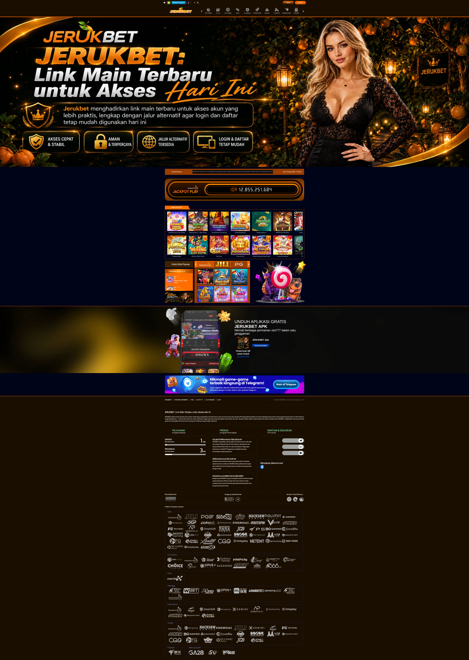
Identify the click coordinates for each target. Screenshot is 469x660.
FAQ (192, 400)
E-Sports (277, 13)
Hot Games (208, 13)
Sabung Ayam (286, 13)
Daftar (300, 3)
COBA (206, 274)
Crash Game (257, 13)
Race (237, 13)
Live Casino (227, 13)
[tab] (205, 264)
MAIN (178, 221)
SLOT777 (200, 400)
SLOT (219, 400)
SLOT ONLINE (210, 400)
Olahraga (247, 13)
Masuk (288, 3)
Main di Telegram (179, 3)
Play (194, 192)
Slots (218, 13)
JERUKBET (168, 400)
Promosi (296, 13)
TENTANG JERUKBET (181, 400)
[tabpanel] (234, 92)
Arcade (267, 13)
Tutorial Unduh (260, 346)
